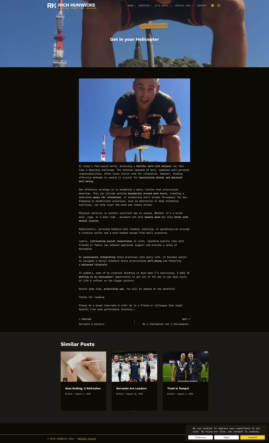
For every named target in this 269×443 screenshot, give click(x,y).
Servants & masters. (92, 322)
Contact (202, 5)
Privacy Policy (87, 439)
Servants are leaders (131, 388)
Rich (70, 394)
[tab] (129, 413)
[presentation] (83, 367)
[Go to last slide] (65, 381)
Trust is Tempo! (178, 388)
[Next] (204, 381)
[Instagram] (219, 5)
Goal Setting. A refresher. (83, 388)
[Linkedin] (212, 5)
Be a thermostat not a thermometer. (166, 322)
